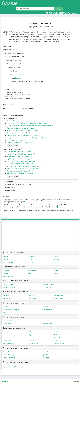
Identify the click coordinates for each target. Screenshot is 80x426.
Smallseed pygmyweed (22, 173)
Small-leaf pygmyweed (23, 168)
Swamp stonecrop (20, 171)
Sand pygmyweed (20, 164)
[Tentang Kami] (73, 13)
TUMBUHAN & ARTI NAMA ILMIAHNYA (16, 362)
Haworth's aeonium (21, 154)
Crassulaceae (18, 74)
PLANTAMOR (5, 381)
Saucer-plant (19, 156)
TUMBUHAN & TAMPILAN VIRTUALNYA (17, 281)
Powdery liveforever (21, 143)
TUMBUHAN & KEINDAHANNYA (14, 252)
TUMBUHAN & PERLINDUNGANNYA (16, 328)
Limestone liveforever (27, 123)
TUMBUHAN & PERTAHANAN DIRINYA (16, 292)
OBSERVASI (63, 13)
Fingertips (16, 140)
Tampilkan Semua (13, 145)
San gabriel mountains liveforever (26, 138)
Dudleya (18, 78)
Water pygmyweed (21, 161)
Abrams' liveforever (21, 121)
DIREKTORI (48, 13)
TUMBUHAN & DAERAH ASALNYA (14, 267)
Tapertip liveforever (21, 128)
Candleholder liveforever (24, 135)
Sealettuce (18, 133)
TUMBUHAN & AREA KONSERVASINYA (16, 348)
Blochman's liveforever (23, 130)
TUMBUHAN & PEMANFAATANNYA (15, 303)
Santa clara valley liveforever (30, 126)
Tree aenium (19, 152)
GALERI (55, 13)
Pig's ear (18, 159)
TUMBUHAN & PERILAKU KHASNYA (15, 317)
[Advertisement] (40, 234)
